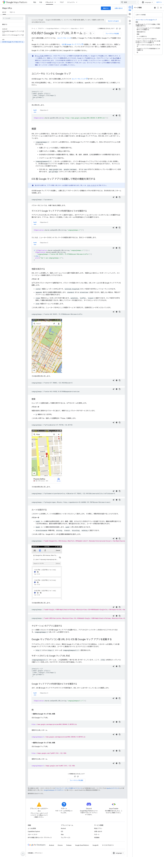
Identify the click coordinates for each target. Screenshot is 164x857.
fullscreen (158, 8)
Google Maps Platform (52, 28)
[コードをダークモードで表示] (116, 89)
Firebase (68, 845)
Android (63, 828)
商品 (34, 2)
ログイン (159, 2)
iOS (62, 831)
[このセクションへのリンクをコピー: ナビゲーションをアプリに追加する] (64, 626)
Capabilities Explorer (34, 831)
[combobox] (129, 2)
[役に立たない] (119, 28)
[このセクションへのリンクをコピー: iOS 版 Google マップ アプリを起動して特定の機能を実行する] (97, 179)
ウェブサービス (65, 837)
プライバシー (39, 853)
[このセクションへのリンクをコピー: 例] (35, 710)
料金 (40, 2)
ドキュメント (49, 2)
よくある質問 (32, 828)
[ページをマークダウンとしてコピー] (90, 33)
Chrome (60, 845)
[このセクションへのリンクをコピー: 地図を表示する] (47, 269)
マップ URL (40, 56)
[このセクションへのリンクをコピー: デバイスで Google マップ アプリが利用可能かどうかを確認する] (89, 211)
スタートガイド (91, 185)
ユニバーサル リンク (64, 38)
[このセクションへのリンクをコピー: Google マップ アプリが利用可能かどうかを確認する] (79, 684)
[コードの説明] (113, 89)
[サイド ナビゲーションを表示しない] (23, 853)
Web (62, 834)
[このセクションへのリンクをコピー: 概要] (38, 129)
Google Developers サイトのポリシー (54, 790)
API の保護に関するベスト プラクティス (40, 837)
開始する (105, 8)
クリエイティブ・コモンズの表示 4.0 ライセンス (68, 788)
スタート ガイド (32, 834)
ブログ (62, 2)
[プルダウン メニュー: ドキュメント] (55, 2)
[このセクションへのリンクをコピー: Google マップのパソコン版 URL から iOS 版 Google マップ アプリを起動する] (114, 639)
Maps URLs (7, 8)
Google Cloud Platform (82, 845)
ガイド (4, 12)
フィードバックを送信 (112, 33)
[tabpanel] (76, 117)
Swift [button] (35, 110)
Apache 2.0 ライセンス (112, 788)
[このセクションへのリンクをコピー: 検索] (37, 399)
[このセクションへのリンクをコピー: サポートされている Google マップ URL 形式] (72, 656)
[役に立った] (117, 28)
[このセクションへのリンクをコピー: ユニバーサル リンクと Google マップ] (73, 74)
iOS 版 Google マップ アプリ (71, 44)
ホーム (33, 28)
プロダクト (41, 28)
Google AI (95, 845)
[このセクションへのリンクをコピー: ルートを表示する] (49, 510)
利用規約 (96, 837)
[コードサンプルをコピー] (119, 89)
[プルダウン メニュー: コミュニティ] (77, 2)
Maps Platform (20, 2)
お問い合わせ (119, 8)
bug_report (155, 8)
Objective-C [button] (44, 110)
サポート (12, 12)
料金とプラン (98, 828)
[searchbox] (12, 18)
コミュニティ (71, 2)
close (161, 8)
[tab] (35, 110)
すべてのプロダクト (108, 845)
